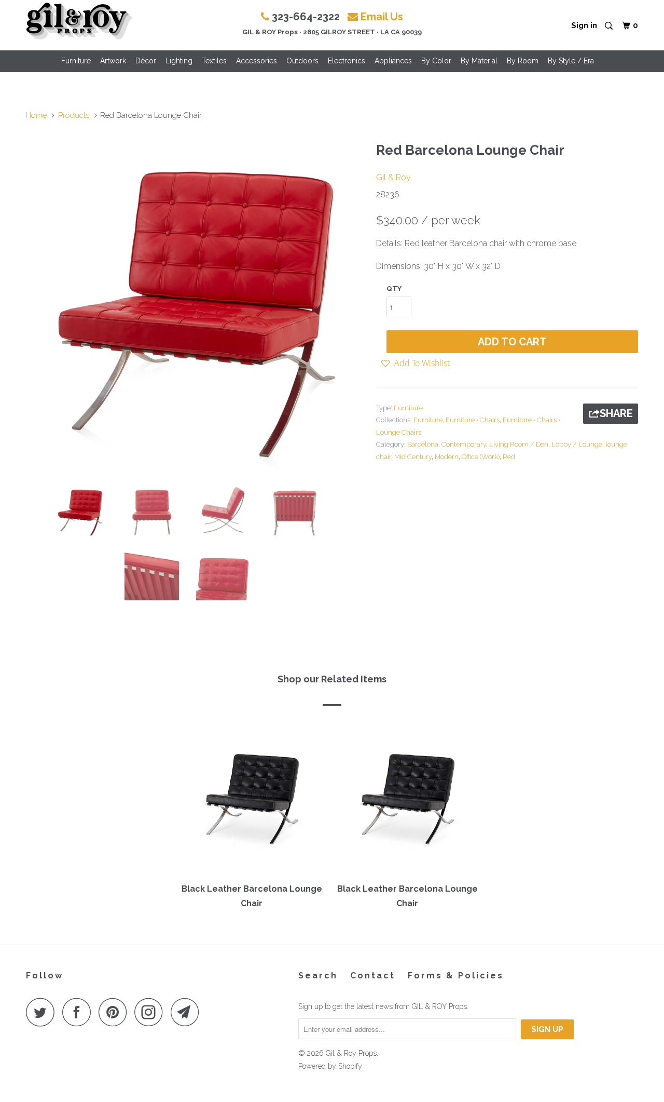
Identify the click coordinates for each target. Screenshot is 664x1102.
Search (318, 975)
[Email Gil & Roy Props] (188, 1012)
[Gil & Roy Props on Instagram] (151, 1012)
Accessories (256, 61)
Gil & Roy (393, 177)
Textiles (214, 61)
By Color (436, 61)
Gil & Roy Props (351, 1053)
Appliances (393, 61)
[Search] (609, 26)
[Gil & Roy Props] (79, 21)
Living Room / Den (518, 444)
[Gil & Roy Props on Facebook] (79, 1012)
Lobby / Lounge (576, 444)
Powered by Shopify (330, 1066)
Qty (394, 288)
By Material (479, 61)
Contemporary (463, 444)
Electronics (346, 61)
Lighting (178, 61)
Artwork (113, 61)
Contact (372, 975)
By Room (522, 61)
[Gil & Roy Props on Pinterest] (115, 1012)
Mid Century (413, 457)
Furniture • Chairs (473, 420)
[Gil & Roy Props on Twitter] (43, 1012)
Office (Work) (481, 457)
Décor (145, 61)
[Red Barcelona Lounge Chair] (196, 306)
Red (509, 457)
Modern (447, 457)
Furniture (76, 61)
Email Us (382, 16)
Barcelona (422, 444)
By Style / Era (571, 61)
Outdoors (302, 61)
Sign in (584, 25)
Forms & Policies (456, 975)
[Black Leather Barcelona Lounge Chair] (251, 798)
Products (73, 115)
